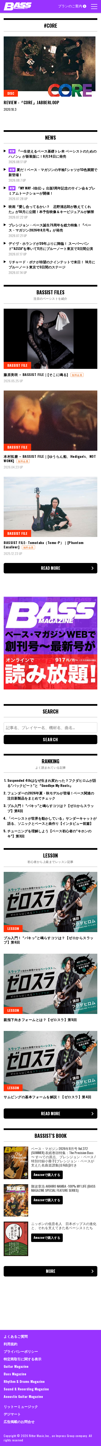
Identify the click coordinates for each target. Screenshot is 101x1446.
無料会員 (77, 375)
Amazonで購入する (47, 1174)
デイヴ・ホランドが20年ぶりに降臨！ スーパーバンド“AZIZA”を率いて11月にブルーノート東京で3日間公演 (51, 246)
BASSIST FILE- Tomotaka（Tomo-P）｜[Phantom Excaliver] (44, 544)
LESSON (13, 928)
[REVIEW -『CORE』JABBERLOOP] (50, 66)
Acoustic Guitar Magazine (23, 1396)
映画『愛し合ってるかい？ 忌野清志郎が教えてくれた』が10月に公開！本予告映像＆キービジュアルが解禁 (51, 209)
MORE (50, 1271)
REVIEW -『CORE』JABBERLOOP (32, 102)
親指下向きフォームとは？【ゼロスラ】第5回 (40, 1019)
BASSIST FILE (17, 365)
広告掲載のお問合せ (19, 1421)
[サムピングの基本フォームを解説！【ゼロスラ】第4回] (50, 1061)
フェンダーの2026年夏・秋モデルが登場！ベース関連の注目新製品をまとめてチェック (50, 795)
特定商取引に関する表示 (22, 1358)
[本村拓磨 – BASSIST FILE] (50, 421)
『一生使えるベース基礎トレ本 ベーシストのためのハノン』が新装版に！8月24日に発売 (53, 153)
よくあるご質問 (16, 1336)
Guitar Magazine (16, 1366)
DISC (10, 93)
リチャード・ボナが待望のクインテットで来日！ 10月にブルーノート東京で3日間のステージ (52, 264)
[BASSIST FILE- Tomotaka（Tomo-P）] (50, 507)
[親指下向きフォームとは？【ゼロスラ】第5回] (50, 984)
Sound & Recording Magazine (26, 1388)
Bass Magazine (15, 1373)
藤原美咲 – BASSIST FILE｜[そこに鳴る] (36, 374)
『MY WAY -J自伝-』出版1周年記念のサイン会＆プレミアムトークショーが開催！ (52, 190)
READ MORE (50, 568)
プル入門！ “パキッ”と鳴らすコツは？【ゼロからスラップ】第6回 (49, 939)
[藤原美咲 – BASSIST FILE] (50, 339)
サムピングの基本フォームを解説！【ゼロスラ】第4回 (47, 1096)
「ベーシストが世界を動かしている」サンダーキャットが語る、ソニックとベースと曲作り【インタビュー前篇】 (52, 821)
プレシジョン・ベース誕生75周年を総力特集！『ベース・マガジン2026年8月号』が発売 (50, 227)
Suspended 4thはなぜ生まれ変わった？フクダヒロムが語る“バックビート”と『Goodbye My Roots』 (51, 783)
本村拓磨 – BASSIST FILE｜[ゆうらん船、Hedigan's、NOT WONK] (50, 458)
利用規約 (10, 1343)
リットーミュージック (21, 1406)
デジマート (12, 1413)
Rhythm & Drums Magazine (24, 1381)
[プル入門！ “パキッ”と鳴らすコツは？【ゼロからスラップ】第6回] (50, 902)
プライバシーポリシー (21, 1351)
